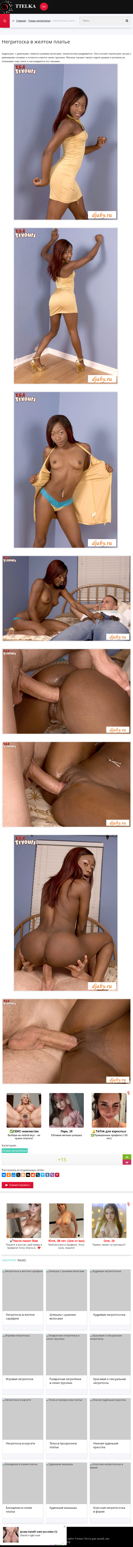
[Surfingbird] (43, 1175)
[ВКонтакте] (4, 1175)
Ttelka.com (26, 7)
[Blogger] (23, 1175)
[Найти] (127, 20)
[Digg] (28, 1175)
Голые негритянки (15, 1151)
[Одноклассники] (9, 1175)
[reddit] (33, 1175)
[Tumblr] (47, 1175)
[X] (18, 1175)
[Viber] (52, 1175)
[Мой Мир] (13, 1175)
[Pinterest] (57, 1175)
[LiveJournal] (38, 1175)
